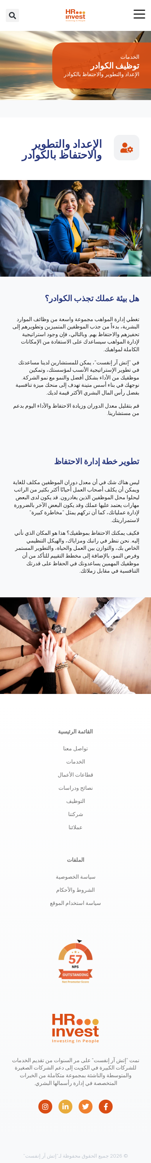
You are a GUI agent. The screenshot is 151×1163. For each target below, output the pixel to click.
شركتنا (75, 814)
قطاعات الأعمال (75, 774)
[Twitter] (86, 1107)
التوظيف (75, 800)
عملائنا (75, 827)
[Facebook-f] (106, 1107)
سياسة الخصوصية (76, 876)
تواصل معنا (75, 748)
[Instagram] (45, 1107)
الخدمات (75, 761)
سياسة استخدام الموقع (75, 902)
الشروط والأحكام (75, 889)
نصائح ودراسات (75, 787)
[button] (12, 15)
